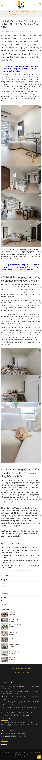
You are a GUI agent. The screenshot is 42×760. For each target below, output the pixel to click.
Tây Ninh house (14, 644)
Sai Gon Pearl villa (14, 613)
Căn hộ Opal (13, 657)
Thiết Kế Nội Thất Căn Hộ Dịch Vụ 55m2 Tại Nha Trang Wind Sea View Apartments (20, 551)
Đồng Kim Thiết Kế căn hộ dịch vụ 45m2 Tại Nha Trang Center (20, 556)
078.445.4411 (22, 736)
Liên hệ (3, 604)
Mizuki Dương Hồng (15, 632)
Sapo (25, 757)
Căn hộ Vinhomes (14, 651)
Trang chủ (4, 580)
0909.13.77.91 (21, 672)
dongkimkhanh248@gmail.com (15, 733)
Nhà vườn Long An (15, 624)
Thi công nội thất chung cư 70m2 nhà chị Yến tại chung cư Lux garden (21, 566)
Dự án (3, 590)
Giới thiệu (4, 583)
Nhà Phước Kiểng (14, 619)
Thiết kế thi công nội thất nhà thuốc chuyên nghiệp (19, 547)
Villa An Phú (12, 638)
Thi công (4, 597)
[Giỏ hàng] (39, 5)
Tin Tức (3, 601)
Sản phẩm (4, 594)
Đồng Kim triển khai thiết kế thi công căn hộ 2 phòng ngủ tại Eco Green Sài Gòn (21, 561)
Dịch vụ (3, 587)
